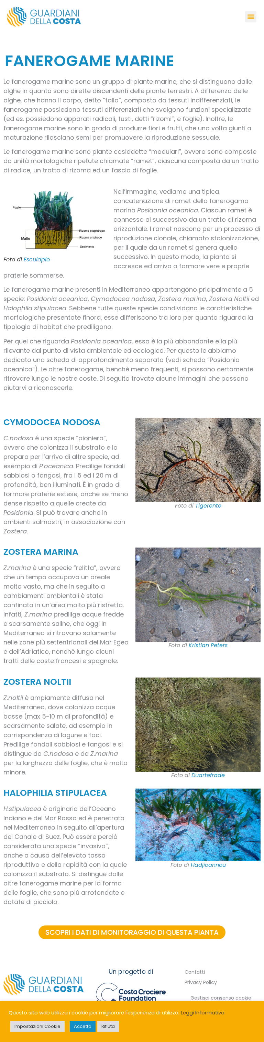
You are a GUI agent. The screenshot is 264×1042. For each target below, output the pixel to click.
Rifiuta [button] (108, 1026)
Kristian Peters (208, 645)
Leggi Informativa (202, 1013)
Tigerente (208, 506)
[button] (250, 16)
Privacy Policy (201, 982)
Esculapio (37, 259)
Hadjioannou (208, 865)
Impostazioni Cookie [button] (37, 1026)
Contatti (195, 972)
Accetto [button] (82, 1026)
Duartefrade (208, 775)
